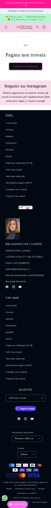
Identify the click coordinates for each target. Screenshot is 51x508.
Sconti (9, 156)
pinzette (9, 150)
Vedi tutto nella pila (15, 176)
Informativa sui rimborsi (27, 493)
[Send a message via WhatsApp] (4, 498)
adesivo (9, 136)
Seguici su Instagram (25, 86)
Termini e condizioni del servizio (27, 498)
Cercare (10, 130)
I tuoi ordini (11, 123)
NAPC (9, 115)
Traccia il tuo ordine (15, 196)
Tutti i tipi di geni (14, 170)
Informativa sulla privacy (25, 489)
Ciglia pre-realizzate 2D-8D (19, 163)
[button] (6, 27)
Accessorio (11, 143)
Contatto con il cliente (16, 189)
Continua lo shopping (25, 66)
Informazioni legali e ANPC (19, 183)
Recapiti (41, 489)
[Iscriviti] (42, 397)
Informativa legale (39, 502)
